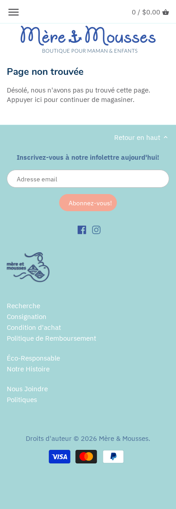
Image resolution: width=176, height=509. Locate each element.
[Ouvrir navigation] (13, 12)
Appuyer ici (24, 99)
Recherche (23, 305)
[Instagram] (96, 229)
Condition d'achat (34, 327)
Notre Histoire (28, 369)
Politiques (22, 399)
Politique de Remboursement (51, 338)
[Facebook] (82, 229)
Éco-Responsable (33, 358)
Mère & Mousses (123, 438)
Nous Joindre (27, 388)
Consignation (26, 316)
